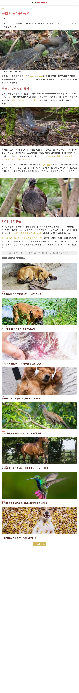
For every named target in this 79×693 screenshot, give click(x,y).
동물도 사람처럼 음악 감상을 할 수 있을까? (21, 398)
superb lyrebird (36, 76)
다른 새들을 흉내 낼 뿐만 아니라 (27, 233)
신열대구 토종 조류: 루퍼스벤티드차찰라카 (21, 433)
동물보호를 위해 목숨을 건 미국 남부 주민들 (22, 293)
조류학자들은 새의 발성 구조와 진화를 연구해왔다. (23, 238)
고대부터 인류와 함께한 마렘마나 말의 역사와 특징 (25, 468)
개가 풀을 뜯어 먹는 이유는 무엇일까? (19, 328)
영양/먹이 (4, 326)
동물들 (3, 291)
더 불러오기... (39, 544)
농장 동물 (4, 466)
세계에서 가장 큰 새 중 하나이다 (23, 100)
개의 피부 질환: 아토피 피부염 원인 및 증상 (21, 363)
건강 (3, 361)
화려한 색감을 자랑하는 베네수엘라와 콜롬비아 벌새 (25, 503)
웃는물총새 (48, 164)
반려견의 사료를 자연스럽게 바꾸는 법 (19, 538)
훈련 (3, 8)
